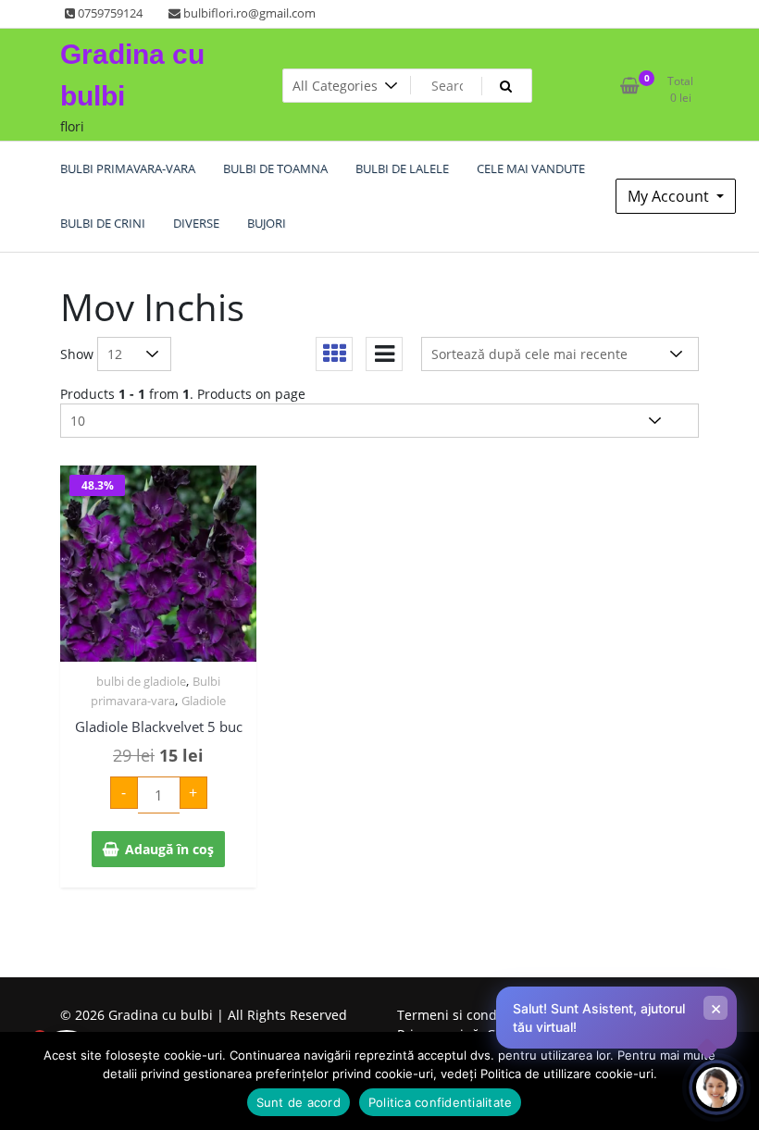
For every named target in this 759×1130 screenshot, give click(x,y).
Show (76, 354)
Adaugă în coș (169, 849)
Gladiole (203, 700)
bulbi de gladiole (141, 681)
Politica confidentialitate (440, 1102)
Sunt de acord (298, 1102)
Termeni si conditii (455, 1015)
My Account (670, 196)
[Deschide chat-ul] (716, 1087)
